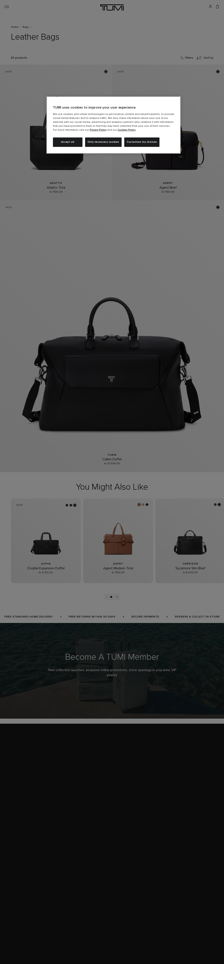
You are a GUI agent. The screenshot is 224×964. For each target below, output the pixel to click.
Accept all (67, 142)
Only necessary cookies (103, 142)
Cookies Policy (126, 130)
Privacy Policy (98, 130)
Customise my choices (142, 142)
